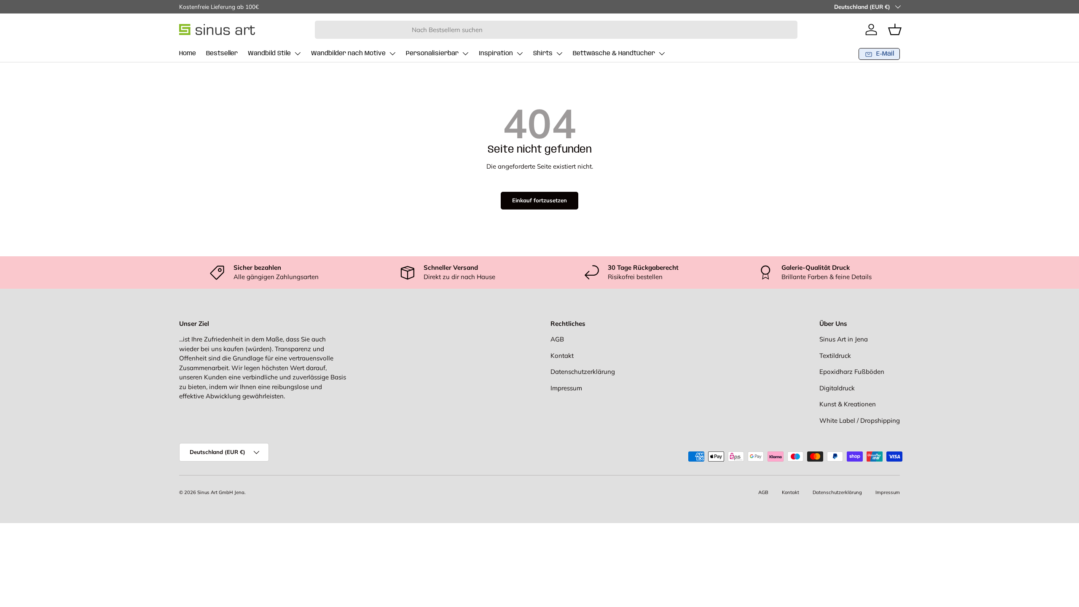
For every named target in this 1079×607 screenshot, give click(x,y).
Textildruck (835, 356)
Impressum (566, 388)
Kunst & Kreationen (847, 404)
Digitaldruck (837, 388)
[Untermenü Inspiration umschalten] (520, 53)
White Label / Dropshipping (859, 420)
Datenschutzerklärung (582, 372)
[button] (895, 29)
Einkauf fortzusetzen (539, 200)
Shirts (543, 53)
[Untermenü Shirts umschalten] (559, 53)
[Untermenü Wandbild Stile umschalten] (298, 53)
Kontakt (562, 356)
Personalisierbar (432, 53)
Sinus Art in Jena (843, 339)
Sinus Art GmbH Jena (220, 492)
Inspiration (496, 53)
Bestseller (222, 53)
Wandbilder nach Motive (348, 53)
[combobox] (556, 30)
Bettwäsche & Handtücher (614, 53)
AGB (557, 339)
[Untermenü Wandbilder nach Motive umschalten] (392, 53)
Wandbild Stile (269, 53)
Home (187, 53)
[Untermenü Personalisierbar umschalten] (465, 53)
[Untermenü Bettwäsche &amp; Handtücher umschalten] (662, 53)
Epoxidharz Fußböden (851, 372)
